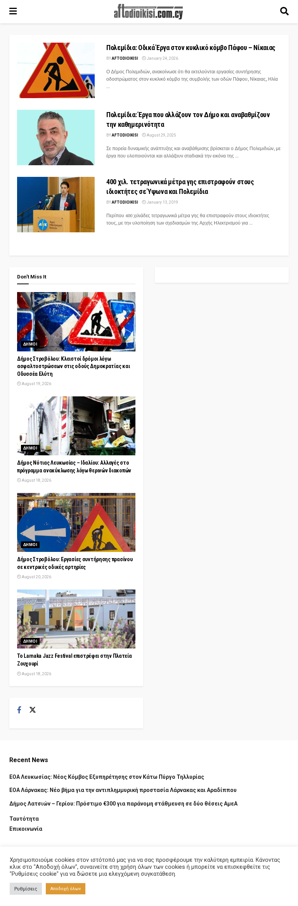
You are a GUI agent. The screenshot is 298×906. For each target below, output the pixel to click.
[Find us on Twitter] (32, 710)
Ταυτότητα (24, 819)
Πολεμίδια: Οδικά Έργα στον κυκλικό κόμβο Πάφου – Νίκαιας (190, 47)
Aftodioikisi (125, 58)
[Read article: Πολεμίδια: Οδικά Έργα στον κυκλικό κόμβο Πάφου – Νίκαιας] (56, 70)
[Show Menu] (13, 11)
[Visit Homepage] (148, 11)
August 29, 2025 (161, 135)
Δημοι (30, 344)
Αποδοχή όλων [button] (65, 888)
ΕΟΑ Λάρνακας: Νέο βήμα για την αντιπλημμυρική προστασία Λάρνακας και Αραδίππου (123, 790)
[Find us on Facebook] (19, 710)
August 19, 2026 (36, 384)
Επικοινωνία (25, 829)
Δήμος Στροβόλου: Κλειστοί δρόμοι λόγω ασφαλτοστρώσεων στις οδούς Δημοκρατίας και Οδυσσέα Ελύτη (73, 366)
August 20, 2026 (36, 577)
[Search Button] (284, 11)
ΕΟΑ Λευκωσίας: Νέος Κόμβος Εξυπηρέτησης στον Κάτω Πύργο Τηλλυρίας (106, 777)
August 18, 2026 (36, 480)
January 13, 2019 (162, 202)
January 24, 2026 (162, 58)
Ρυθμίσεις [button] (25, 889)
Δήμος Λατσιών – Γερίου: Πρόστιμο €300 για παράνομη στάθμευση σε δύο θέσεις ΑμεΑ (123, 804)
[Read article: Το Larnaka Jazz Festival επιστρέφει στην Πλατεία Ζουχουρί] (76, 619)
